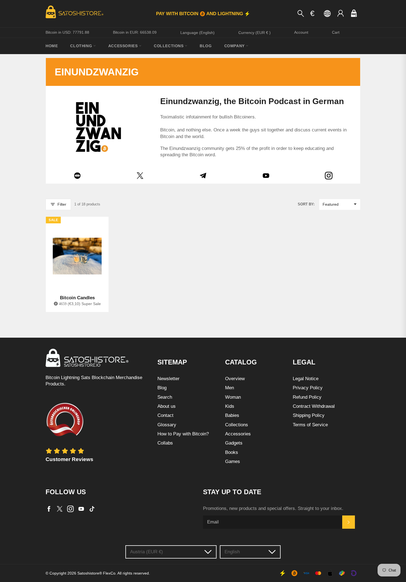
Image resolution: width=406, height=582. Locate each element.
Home (52, 46)
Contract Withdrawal (314, 406)
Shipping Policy (309, 415)
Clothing (81, 46)
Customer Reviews (69, 459)
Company (235, 46)
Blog (206, 46)
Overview (235, 378)
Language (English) (197, 32)
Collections (169, 46)
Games (232, 461)
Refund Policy (307, 397)
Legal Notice (305, 378)
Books (231, 452)
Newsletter (168, 378)
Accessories (123, 46)
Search (164, 397)
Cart (335, 32)
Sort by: (306, 204)
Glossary (166, 424)
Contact (165, 415)
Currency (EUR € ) (254, 32)
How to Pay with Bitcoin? (183, 433)
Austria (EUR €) (146, 551)
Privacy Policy (308, 387)
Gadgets (233, 443)
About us (166, 406)
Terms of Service (310, 424)
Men (229, 387)
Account (301, 32)
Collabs (165, 443)
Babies (232, 415)
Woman (233, 397)
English (232, 551)
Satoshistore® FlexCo (96, 573)
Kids (229, 406)
